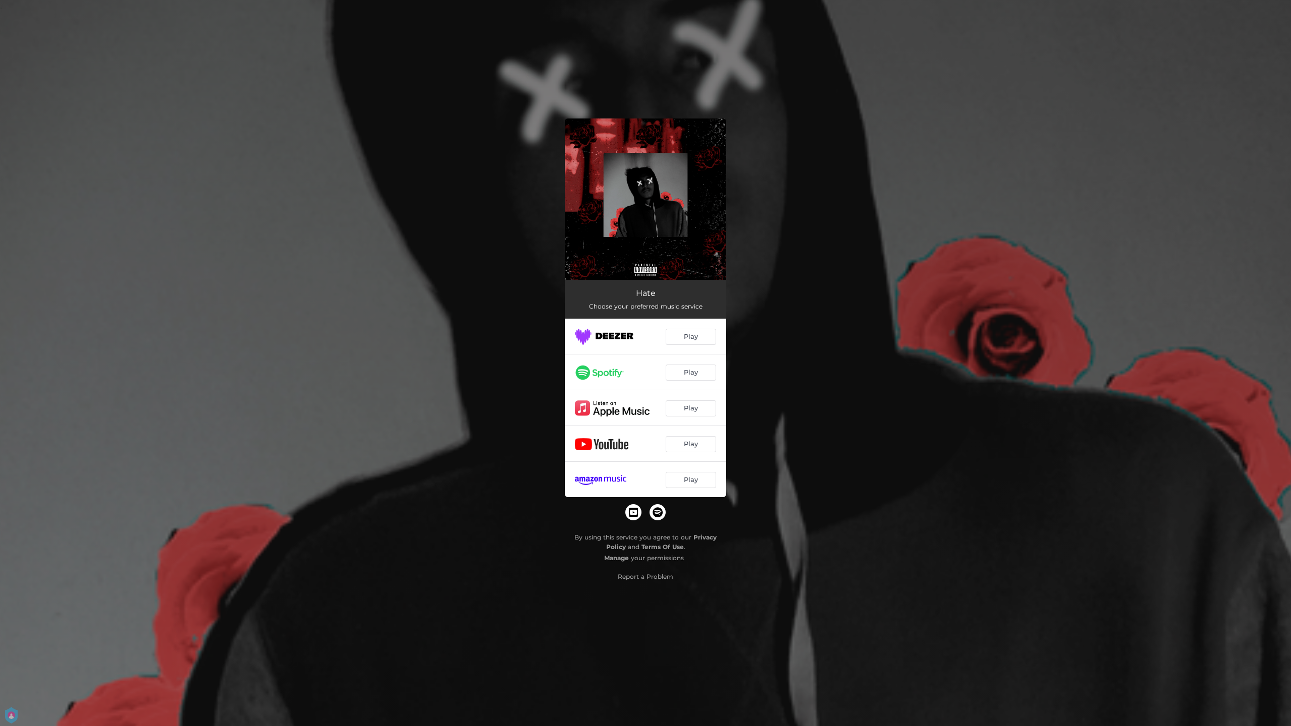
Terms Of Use (662, 547)
